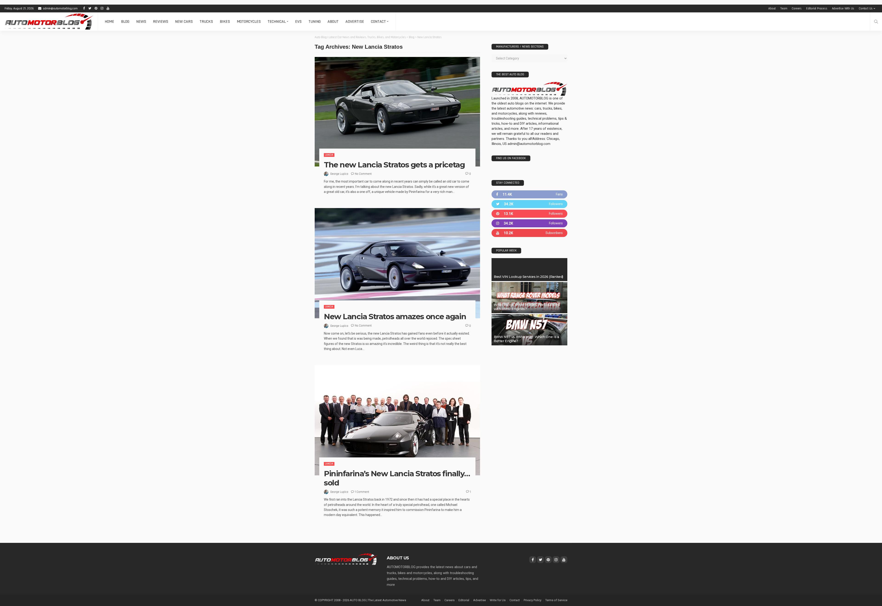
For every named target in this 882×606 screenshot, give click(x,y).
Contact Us (866, 8)
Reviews (160, 21)
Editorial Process (816, 8)
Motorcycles (249, 21)
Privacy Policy (532, 600)
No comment (363, 174)
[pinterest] (529, 214)
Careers (797, 8)
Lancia (329, 155)
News (141, 21)
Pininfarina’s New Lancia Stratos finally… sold (397, 478)
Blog (125, 21)
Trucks (206, 21)
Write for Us (498, 600)
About (772, 8)
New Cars (184, 21)
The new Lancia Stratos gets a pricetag (394, 164)
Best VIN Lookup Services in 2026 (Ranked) (528, 277)
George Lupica (339, 174)
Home (109, 21)
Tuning (314, 21)
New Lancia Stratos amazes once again (395, 316)
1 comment (362, 492)
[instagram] (529, 223)
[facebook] (529, 194)
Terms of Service (556, 600)
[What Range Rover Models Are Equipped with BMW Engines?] (529, 297)
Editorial (463, 600)
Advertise (354, 21)
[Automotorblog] (49, 22)
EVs (298, 21)
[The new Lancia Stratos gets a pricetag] (397, 111)
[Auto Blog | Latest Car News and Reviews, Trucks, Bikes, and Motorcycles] (346, 559)
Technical (277, 21)
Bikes (225, 21)
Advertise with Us (843, 8)
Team (783, 8)
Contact (378, 21)
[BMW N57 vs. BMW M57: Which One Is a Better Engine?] (529, 329)
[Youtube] (529, 233)
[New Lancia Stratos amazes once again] (397, 263)
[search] (876, 21)
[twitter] (529, 204)
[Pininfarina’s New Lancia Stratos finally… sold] (397, 420)
